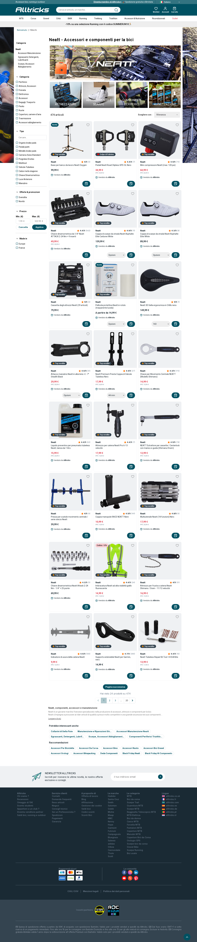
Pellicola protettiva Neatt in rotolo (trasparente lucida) (110, 306)
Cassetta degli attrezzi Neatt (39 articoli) (69, 305)
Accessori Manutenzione (29, 53)
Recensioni (22, 799)
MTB (21, 18)
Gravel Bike (132, 847)
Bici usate (132, 853)
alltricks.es (171, 805)
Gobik (111, 809)
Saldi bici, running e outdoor (31, 815)
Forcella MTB (133, 824)
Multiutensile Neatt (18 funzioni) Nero (157, 517)
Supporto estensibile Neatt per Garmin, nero (113, 658)
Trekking (98, 18)
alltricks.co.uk (173, 796)
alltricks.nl (171, 815)
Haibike (112, 796)
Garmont (112, 828)
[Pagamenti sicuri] (71, 875)
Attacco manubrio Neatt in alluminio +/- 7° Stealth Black (70, 375)
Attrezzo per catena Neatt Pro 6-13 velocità (111, 446)
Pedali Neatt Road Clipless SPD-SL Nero (113, 165)
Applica (39, 227)
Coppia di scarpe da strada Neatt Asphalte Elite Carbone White (114, 235)
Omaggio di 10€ (25, 802)
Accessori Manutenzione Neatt (132, 731)
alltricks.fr (171, 799)
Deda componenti (109, 753)
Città (58, 18)
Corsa (33, 18)
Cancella (23, 227)
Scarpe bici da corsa (137, 843)
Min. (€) (19, 216)
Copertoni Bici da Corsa (139, 837)
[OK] (160, 776)
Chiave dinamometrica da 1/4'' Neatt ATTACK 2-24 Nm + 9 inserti (67, 235)
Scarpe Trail (133, 802)
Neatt (18, 49)
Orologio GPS (133, 840)
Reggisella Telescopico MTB (141, 812)
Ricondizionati (158, 18)
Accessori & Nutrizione (134, 18)
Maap (111, 815)
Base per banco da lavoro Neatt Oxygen (69, 165)
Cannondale (114, 850)
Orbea (111, 847)
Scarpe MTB (133, 809)
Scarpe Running (135, 850)
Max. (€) (36, 216)
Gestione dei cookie (91, 805)
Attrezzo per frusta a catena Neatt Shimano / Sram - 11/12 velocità (156, 587)
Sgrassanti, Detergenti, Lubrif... (67, 736)
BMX (70, 18)
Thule (111, 853)
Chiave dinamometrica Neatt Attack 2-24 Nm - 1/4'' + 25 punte (69, 587)
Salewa (111, 840)
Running (83, 18)
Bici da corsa (133, 799)
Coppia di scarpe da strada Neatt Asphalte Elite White (159, 235)
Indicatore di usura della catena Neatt (68, 657)
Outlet (175, 18)
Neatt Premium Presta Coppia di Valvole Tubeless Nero (113, 375)
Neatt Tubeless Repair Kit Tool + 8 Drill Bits (159, 657)
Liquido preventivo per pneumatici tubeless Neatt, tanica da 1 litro (70, 446)
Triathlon (113, 18)
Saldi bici (86, 809)
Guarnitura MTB (135, 805)
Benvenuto (22, 30)
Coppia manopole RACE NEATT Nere (112, 517)
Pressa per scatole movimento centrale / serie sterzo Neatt (69, 518)
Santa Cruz (113, 799)
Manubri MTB (133, 834)
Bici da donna (134, 818)
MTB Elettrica (133, 815)
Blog (83, 799)
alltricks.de (171, 809)
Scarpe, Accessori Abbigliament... (106, 736)
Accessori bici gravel (153, 748)
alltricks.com (172, 802)
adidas (111, 843)
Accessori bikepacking (84, 753)
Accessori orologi (60, 753)
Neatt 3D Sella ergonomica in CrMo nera (158, 305)
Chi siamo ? (23, 796)
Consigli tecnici (59, 809)
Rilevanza (161, 115)
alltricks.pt (171, 812)
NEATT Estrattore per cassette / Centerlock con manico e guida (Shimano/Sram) (160, 446)
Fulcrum (112, 831)
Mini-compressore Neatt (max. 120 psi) (158, 165)
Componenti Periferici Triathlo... (145, 736)
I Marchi (33, 30)
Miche (111, 812)
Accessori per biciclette (62, 748)
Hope (110, 824)
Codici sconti (88, 812)
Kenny (111, 821)
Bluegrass (113, 837)
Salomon (112, 805)
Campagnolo (114, 834)
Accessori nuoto (130, 748)
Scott (110, 856)
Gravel (46, 18)
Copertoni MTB (134, 831)
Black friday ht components (158, 753)
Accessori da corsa (88, 748)
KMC (110, 818)
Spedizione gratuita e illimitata (123, 2)
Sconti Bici (86, 815)
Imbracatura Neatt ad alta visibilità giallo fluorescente (113, 587)
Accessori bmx (110, 748)
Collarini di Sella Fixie (62, 731)
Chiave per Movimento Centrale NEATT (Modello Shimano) (158, 375)
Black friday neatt (131, 753)
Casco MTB (132, 821)
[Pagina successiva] (132, 700)
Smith (110, 802)
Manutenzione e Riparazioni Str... (94, 731)
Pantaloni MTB (134, 828)
